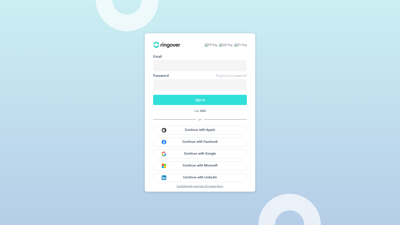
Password (161, 75)
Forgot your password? (231, 75)
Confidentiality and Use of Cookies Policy (200, 186)
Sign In (200, 100)
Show (241, 85)
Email (157, 56)
